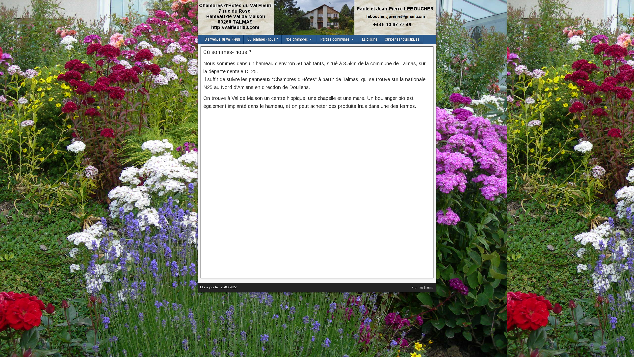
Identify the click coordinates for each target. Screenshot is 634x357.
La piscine (369, 39)
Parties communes (334, 39)
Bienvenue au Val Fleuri (222, 39)
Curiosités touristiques (402, 39)
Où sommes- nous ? (262, 39)
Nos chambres (296, 39)
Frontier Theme (422, 287)
